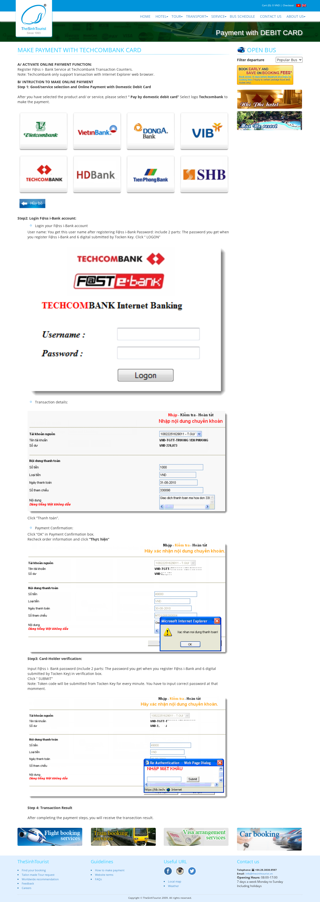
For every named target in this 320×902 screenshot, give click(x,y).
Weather (173, 886)
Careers (26, 888)
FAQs (98, 879)
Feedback (28, 883)
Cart (264, 5)
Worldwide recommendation (40, 879)
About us (295, 16)
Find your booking (34, 870)
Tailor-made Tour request (38, 875)
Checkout (288, 5)
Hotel (161, 16)
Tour (176, 16)
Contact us (271, 16)
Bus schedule (242, 16)
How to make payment (109, 870)
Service (218, 16)
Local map (174, 881)
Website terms (104, 875)
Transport (196, 16)
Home (145, 16)
